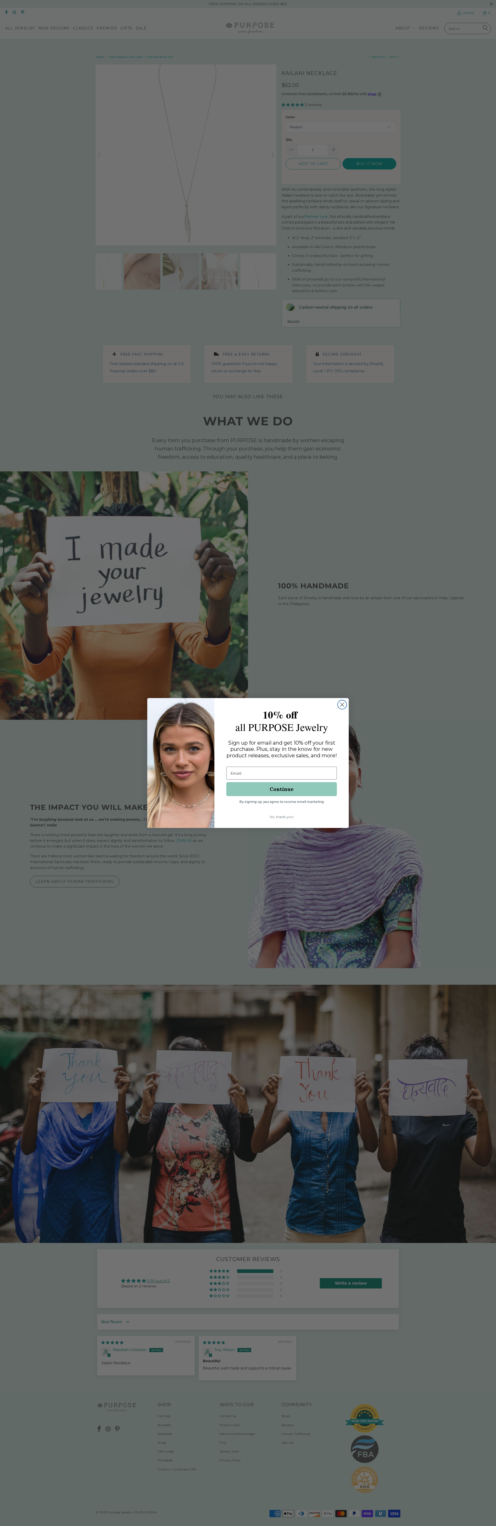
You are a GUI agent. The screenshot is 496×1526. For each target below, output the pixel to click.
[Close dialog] (342, 704)
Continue (282, 789)
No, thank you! (281, 817)
